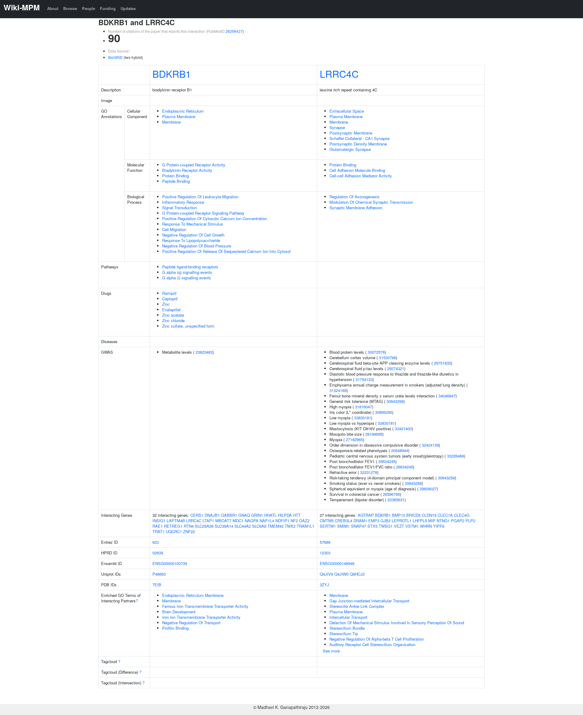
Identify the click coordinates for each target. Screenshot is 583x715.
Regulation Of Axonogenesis (354, 196)
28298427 (234, 31)
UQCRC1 (174, 531)
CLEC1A (445, 515)
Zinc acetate (173, 315)
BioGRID (115, 57)
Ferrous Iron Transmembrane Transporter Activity (205, 606)
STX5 (372, 526)
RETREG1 (173, 526)
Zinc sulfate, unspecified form (188, 326)
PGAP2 (457, 520)
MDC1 (238, 520)
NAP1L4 (267, 520)
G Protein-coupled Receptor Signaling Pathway (203, 213)
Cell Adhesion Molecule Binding (357, 170)
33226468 (455, 456)
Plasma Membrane (178, 116)
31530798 (387, 357)
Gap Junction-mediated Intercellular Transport (369, 601)
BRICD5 (413, 515)
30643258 (395, 401)
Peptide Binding (176, 181)
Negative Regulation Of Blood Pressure (196, 246)
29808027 (428, 489)
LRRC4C (339, 73)
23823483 (204, 352)
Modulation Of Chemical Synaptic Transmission (371, 202)
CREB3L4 (343, 520)
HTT (297, 515)
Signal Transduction (179, 207)
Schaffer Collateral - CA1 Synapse (359, 138)
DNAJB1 (212, 515)
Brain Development (179, 612)
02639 (157, 553)
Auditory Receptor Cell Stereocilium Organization (372, 644)
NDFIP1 (282, 520)
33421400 (403, 428)
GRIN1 (257, 515)
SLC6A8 (259, 526)
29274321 (395, 368)
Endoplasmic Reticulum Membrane (192, 595)
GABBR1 (229, 515)
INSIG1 (158, 520)
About (52, 8)
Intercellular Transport (348, 617)
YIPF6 (438, 526)
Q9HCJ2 (357, 574)
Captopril (170, 298)
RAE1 (157, 526)
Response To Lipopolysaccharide (191, 240)
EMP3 (373, 520)
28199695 (373, 434)
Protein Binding (175, 176)
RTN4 (189, 526)
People (88, 8)
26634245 (386, 461)
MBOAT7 (223, 520)
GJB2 (385, 520)
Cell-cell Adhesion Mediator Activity (360, 176)
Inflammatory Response (183, 202)
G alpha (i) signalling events (186, 278)
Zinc (166, 304)
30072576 (376, 352)
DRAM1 (360, 520)
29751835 (442, 363)
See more (331, 651)
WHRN (426, 526)
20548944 (399, 450)
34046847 (446, 396)
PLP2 (470, 520)
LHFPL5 (420, 520)
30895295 (383, 412)
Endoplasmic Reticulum (183, 111)
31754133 (364, 379)
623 (155, 542)
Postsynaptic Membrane (350, 133)
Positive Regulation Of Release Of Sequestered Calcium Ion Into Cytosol (226, 251)
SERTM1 (328, 526)
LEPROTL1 (401, 520)
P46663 (159, 574)
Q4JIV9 (326, 574)
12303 (325, 553)
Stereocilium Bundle (347, 628)
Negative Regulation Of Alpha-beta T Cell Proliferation (376, 639)
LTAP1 (208, 520)
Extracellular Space (346, 111)
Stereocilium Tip (343, 633)
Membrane (171, 122)
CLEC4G (461, 515)
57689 (325, 542)
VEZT (399, 526)
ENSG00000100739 (169, 563)
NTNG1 (443, 520)
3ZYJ (324, 584)
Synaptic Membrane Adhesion (355, 207)
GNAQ (244, 515)
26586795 (391, 494)
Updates (128, 8)
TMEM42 (276, 526)
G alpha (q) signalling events (187, 272)
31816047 (363, 407)
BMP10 (398, 515)
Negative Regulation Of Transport (191, 622)
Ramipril (169, 293)
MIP (431, 520)
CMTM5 (327, 520)
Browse (70, 8)
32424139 (430, 445)
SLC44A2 (242, 526)
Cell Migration (174, 229)
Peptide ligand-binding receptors (190, 267)
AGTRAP (366, 515)
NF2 (294, 520)
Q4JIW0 (341, 574)
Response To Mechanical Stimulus (192, 224)
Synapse (337, 127)
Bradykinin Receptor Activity (187, 170)
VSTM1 (412, 526)
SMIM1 (343, 526)
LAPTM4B (176, 520)
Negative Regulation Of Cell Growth (193, 235)
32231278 (368, 472)
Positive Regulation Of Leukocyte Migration (200, 196)
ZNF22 (189, 531)
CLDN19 (429, 515)
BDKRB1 (171, 73)
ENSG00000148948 (337, 563)
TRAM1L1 (305, 526)
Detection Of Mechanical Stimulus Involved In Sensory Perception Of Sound (396, 622)
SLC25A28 (204, 526)
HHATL (270, 515)
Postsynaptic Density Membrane (358, 144)
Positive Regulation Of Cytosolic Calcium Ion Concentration (214, 218)
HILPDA (285, 515)
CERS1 (196, 515)
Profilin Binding (175, 628)
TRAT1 (158, 531)
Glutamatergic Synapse (350, 149)
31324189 (337, 390)
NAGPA (251, 520)
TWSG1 (386, 526)
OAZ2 (304, 520)
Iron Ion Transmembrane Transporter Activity (201, 617)
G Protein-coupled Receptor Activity (193, 165)
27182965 (354, 439)
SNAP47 (358, 526)
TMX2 (290, 526)
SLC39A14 (224, 526)
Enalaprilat (171, 309)
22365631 (395, 499)
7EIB (156, 584)
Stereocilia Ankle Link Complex (356, 606)
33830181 (362, 417)
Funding (108, 8)
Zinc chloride (173, 320)
